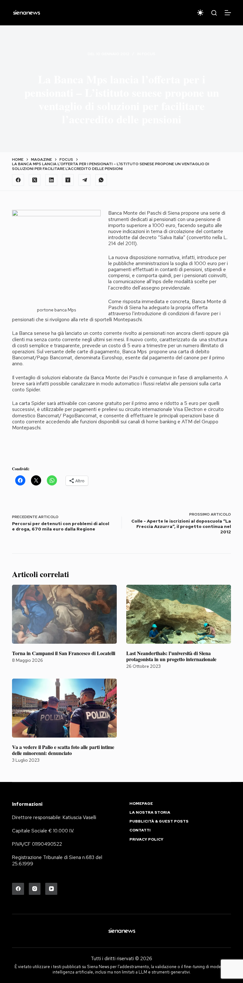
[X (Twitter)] (35, 180)
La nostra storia (149, 812)
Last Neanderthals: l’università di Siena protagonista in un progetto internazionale (171, 656)
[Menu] (228, 13)
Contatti (140, 830)
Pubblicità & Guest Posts (159, 821)
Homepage (141, 803)
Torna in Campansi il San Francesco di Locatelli (63, 653)
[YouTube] (51, 889)
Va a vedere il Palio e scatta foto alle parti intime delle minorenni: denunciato (63, 750)
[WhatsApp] (101, 180)
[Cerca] (214, 13)
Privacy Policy (146, 839)
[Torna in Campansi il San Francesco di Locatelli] (64, 614)
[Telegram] (84, 180)
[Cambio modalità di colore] (200, 13)
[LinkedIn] (51, 180)
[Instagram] (35, 889)
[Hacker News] (68, 180)
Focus (148, 53)
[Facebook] (18, 180)
